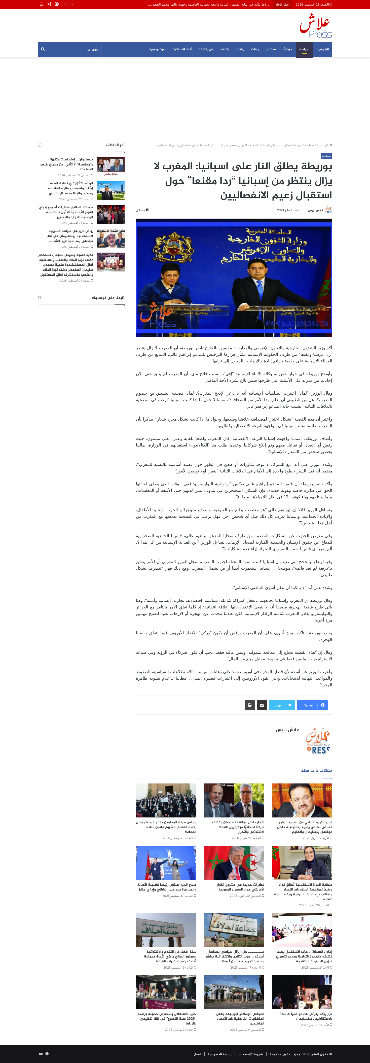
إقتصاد (224, 49)
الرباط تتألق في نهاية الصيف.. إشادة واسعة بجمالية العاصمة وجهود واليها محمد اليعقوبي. (70, 188)
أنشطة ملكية (182, 49)
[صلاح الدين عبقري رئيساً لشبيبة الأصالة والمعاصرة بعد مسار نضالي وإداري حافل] (166, 863)
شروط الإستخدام (251, 1054)
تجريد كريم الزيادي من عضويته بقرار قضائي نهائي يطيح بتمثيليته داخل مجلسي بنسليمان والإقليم (304, 827)
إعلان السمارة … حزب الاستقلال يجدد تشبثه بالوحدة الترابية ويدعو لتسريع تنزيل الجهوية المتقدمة (304, 956)
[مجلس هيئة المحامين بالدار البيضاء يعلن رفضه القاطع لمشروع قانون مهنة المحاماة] (166, 800)
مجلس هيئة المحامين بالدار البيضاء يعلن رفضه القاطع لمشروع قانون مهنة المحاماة (166, 827)
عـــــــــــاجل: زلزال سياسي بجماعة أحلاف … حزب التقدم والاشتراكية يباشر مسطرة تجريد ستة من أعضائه (235, 956)
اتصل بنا (195, 1054)
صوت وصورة (158, 49)
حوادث (287, 49)
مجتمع (271, 49)
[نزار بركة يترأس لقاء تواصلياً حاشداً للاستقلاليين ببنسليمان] (302, 992)
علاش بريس (315, 210)
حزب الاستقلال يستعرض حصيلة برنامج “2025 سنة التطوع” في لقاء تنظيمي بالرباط (166, 1018)
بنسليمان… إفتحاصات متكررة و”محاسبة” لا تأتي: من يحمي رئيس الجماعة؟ (66, 164)
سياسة (304, 49)
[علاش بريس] (316, 25)
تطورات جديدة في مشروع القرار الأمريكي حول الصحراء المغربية (240, 887)
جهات (255, 49)
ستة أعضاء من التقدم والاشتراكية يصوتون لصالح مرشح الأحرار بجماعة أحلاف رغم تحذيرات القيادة (170, 956)
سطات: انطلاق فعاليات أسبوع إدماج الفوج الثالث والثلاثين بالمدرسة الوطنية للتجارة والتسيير (66, 212)
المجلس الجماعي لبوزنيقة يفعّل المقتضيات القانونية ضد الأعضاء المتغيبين (240, 1018)
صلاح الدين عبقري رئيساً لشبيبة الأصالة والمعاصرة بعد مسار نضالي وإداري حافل (166, 887)
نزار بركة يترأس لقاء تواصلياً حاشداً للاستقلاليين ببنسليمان (306, 1016)
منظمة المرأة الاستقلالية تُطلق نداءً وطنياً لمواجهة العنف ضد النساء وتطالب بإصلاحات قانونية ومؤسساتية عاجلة (303, 892)
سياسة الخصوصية (220, 1054)
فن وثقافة (206, 49)
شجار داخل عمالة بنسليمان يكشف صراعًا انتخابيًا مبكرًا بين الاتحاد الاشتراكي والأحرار (238, 827)
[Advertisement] (185, 99)
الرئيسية (322, 49)
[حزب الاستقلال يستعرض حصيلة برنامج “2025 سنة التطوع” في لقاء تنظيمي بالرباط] (166, 992)
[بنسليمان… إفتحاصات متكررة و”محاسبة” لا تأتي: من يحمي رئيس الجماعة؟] (111, 166)
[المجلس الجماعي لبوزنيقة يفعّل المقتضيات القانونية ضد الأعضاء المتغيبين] (234, 992)
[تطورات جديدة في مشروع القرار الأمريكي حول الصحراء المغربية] (234, 863)
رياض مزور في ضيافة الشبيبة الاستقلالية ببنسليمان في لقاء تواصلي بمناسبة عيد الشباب (70, 236)
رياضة (240, 49)
